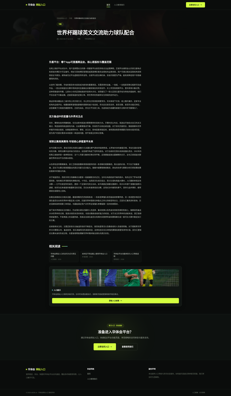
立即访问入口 (194, 5)
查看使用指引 (127, 347)
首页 (108, 5)
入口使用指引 (119, 5)
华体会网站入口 (62, 18)
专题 (70, 18)
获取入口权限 (114, 301)
